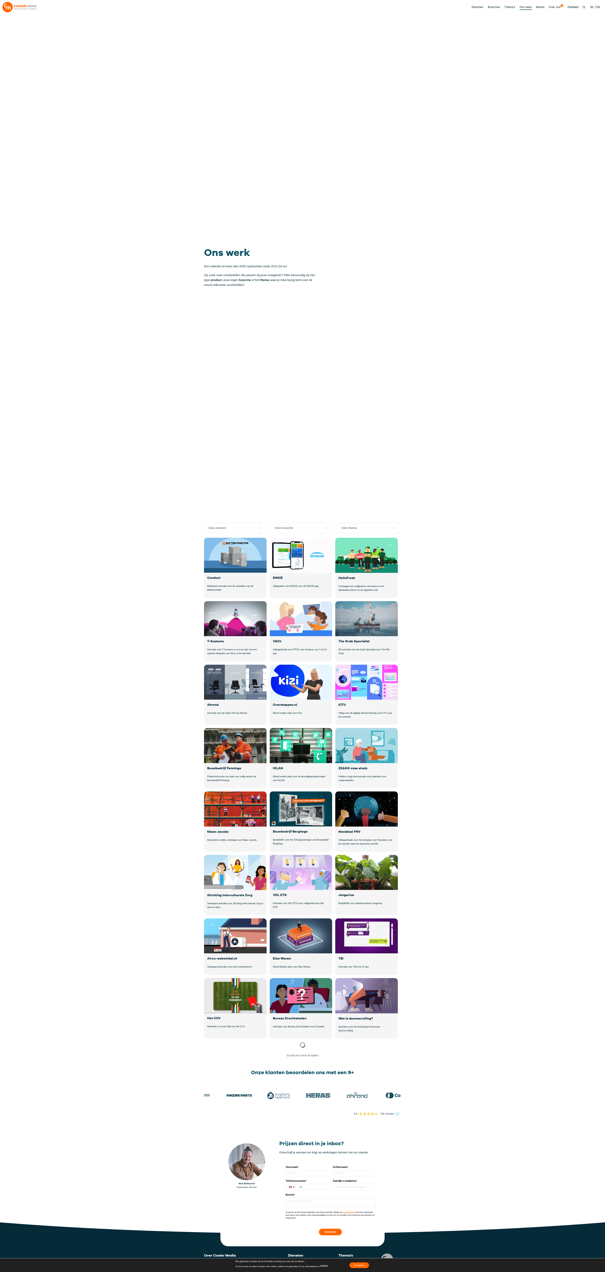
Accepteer (359, 1265)
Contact (573, 7)
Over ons (556, 6)
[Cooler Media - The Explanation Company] (19, 7)
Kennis (540, 7)
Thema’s (509, 7)
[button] (476, 7)
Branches (494, 7)
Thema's (345, 1255)
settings (324, 1265)
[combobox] (232, 528)
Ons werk (525, 7)
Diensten (295, 1255)
